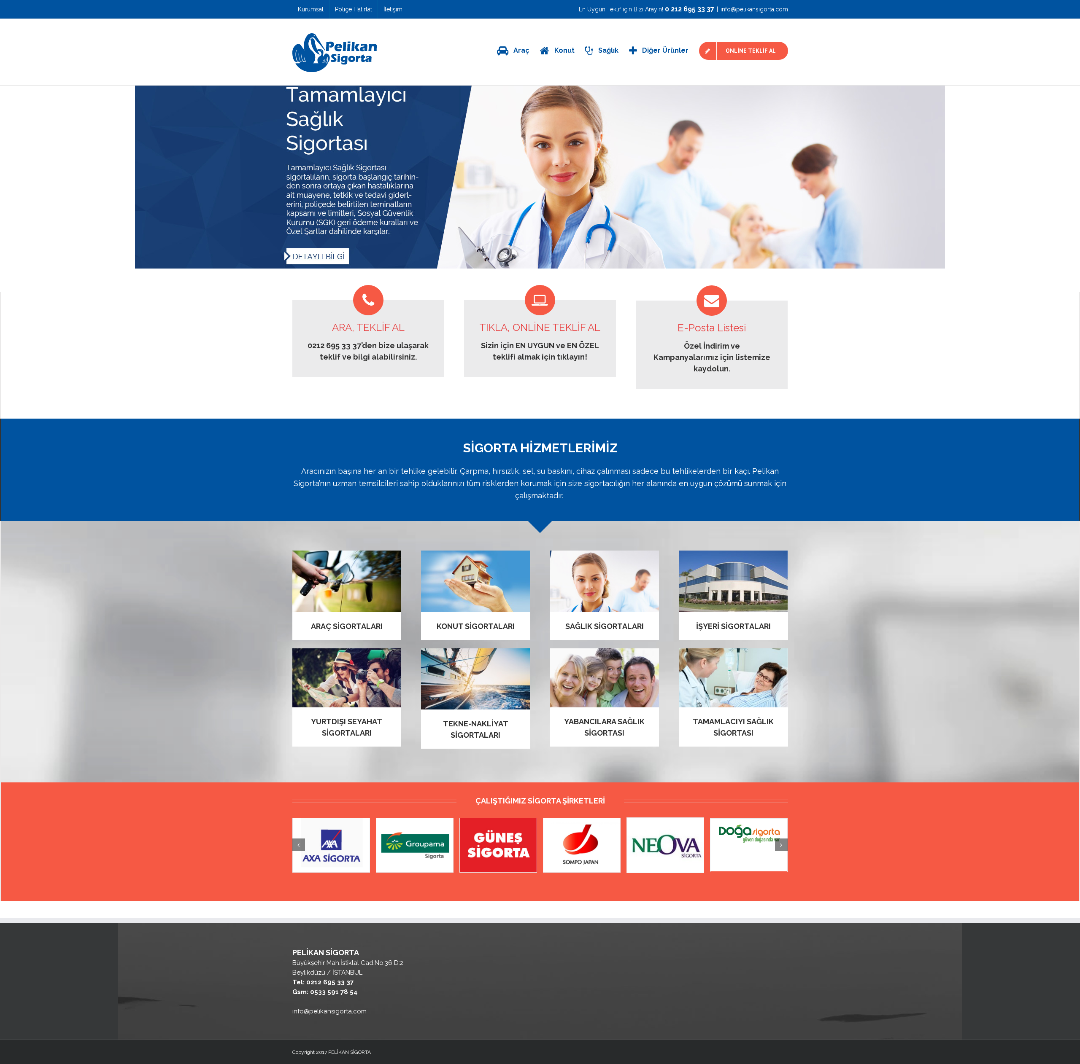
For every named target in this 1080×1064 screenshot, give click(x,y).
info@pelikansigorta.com (754, 9)
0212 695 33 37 (334, 345)
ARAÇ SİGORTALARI (347, 626)
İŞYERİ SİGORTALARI (733, 626)
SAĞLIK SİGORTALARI (604, 626)
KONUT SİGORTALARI (476, 626)
